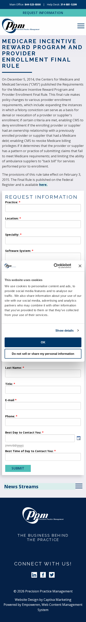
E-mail (9, 400)
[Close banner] (80, 265)
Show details (64, 330)
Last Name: (14, 368)
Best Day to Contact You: (23, 432)
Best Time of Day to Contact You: (29, 451)
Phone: (10, 416)
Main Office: (25, 4)
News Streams (21, 486)
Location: (12, 218)
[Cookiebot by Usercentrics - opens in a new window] (54, 265)
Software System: (18, 251)
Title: (9, 384)
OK (43, 342)
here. (43, 184)
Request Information (43, 13)
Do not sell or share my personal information (43, 353)
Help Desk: (62, 4)
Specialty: (12, 234)
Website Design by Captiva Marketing (43, 599)
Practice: (11, 202)
